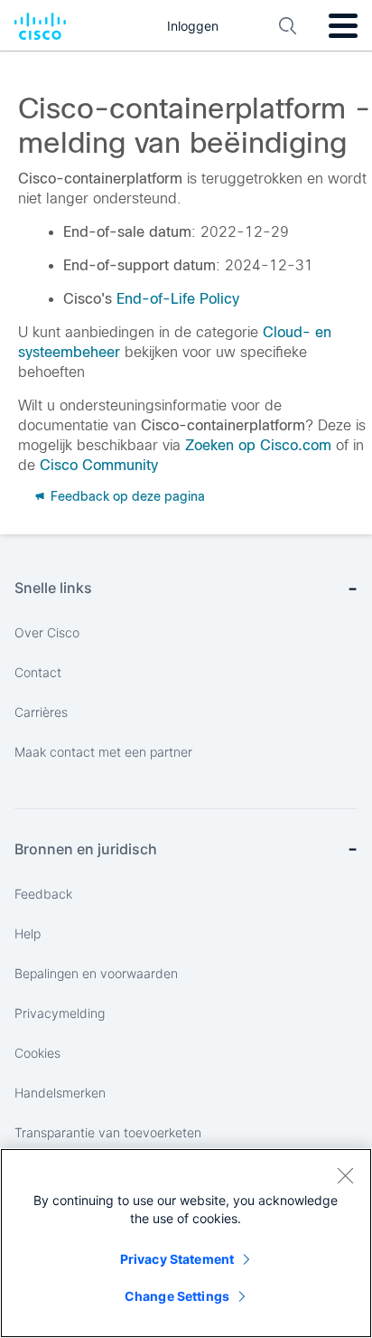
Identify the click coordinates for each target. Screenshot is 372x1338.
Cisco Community (99, 465)
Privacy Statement (177, 1259)
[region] (186, 1243)
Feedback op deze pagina (126, 496)
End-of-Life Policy (177, 298)
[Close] (345, 1175)
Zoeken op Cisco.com (258, 445)
